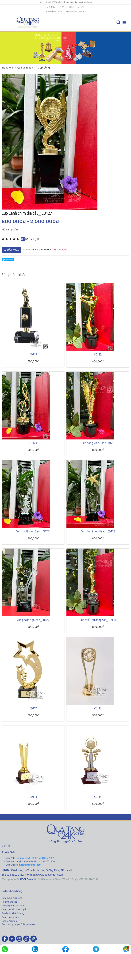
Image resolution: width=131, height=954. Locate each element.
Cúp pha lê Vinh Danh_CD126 (33, 531)
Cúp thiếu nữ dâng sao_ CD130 (98, 620)
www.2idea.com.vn (54, 11)
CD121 (33, 354)
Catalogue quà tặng (12, 898)
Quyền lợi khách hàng (13, 913)
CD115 (97, 796)
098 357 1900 (59, 249)
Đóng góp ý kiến (10, 917)
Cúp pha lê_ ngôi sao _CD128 (98, 531)
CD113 (97, 708)
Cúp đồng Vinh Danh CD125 (98, 443)
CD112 (33, 708)
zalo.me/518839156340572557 (37, 858)
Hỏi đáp (71, 7)
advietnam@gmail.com (29, 864)
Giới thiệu (51, 7)
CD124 (33, 443)
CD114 (33, 796)
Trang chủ (8, 67)
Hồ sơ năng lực (9, 901)
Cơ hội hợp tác (9, 921)
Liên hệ (81, 7)
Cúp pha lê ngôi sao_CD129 (33, 620)
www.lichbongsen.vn (75, 11)
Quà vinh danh (25, 67)
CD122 (98, 354)
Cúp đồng (44, 67)
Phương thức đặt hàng (13, 905)
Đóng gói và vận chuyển (14, 909)
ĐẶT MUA (12, 249)
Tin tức (61, 7)
